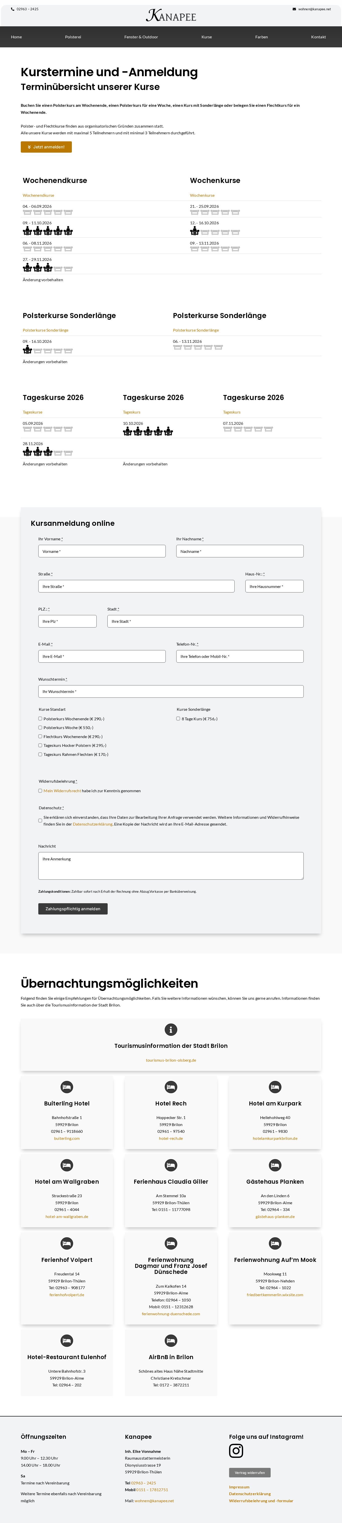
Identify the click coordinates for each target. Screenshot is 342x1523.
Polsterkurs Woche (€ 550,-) (68, 727)
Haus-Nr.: (255, 573)
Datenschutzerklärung (93, 824)
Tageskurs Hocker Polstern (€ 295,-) (75, 745)
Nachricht (47, 846)
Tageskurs (131, 412)
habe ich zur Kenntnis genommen (92, 790)
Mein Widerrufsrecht (62, 790)
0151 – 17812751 (152, 1489)
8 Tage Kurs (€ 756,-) (200, 718)
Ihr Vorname (50, 538)
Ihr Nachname (190, 538)
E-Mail (45, 644)
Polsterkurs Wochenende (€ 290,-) (74, 718)
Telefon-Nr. (187, 644)
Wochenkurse (202, 195)
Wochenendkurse (38, 195)
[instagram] (236, 1451)
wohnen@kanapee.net (314, 9)
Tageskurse (32, 412)
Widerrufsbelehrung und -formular (261, 1500)
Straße (45, 573)
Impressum (239, 1486)
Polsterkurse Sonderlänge (46, 330)
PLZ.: (44, 608)
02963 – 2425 (27, 9)
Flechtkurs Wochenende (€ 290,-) (73, 736)
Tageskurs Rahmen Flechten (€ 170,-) (76, 754)
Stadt (113, 608)
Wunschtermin (52, 679)
